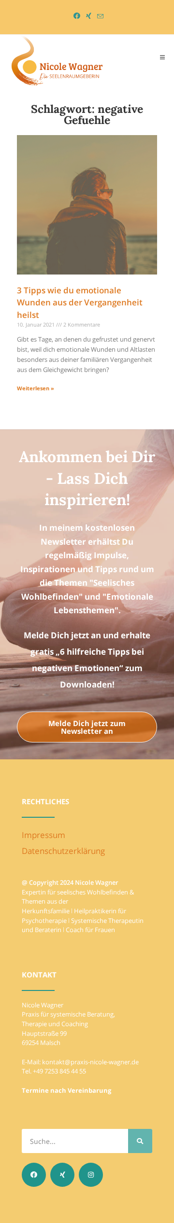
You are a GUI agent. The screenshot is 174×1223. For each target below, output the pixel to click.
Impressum (43, 834)
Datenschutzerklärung (63, 850)
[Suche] (140, 1141)
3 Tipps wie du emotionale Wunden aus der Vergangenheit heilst (80, 302)
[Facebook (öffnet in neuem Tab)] (77, 16)
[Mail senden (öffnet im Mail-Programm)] (98, 16)
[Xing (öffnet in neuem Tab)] (88, 16)
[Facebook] (34, 1175)
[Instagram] (91, 1175)
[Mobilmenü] (162, 57)
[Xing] (62, 1175)
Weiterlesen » (35, 388)
